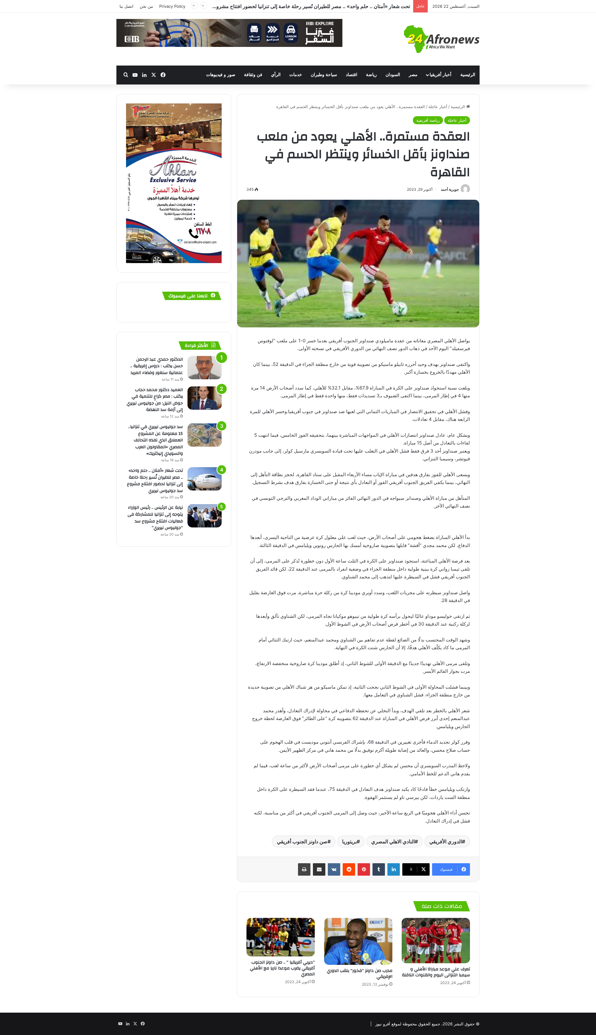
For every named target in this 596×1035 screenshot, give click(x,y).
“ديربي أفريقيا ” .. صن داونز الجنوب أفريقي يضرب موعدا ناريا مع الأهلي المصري (282, 968)
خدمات (295, 74)
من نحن (146, 6)
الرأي (276, 74)
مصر (413, 74)
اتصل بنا (126, 6)
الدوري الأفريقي (445, 841)
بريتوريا (349, 841)
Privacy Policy (172, 6)
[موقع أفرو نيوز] (442, 39)
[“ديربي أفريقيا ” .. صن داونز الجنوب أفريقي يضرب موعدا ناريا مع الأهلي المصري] (280, 937)
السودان (393, 74)
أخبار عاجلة (437, 106)
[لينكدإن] (393, 869)
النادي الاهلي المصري (393, 841)
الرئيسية (467, 74)
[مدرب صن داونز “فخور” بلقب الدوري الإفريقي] (358, 941)
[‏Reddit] (349, 869)
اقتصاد (351, 74)
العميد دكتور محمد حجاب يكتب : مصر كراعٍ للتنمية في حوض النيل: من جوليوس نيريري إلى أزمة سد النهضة (155, 400)
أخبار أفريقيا (440, 74)
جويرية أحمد (450, 189)
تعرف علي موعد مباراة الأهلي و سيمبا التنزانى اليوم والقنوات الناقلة (436, 972)
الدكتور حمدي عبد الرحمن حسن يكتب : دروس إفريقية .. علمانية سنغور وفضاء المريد (156, 366)
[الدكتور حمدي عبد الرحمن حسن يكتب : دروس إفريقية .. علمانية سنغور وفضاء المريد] (204, 367)
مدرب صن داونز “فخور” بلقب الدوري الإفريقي (359, 974)
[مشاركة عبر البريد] (319, 869)
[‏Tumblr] (378, 869)
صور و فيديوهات (220, 74)
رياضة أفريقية (428, 120)
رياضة (371, 74)
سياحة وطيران (324, 74)
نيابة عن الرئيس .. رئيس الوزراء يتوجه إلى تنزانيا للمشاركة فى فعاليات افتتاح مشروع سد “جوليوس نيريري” (301, 6)
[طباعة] (304, 869)
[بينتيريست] (364, 869)
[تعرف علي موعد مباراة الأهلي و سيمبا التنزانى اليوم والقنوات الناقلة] (436, 941)
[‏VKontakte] (334, 869)
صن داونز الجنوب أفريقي (302, 841)
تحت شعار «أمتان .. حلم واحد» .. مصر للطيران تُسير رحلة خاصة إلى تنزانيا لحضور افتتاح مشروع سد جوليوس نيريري (155, 481)
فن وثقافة (253, 74)
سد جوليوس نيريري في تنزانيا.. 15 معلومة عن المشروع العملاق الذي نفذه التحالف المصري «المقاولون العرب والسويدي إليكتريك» (155, 440)
